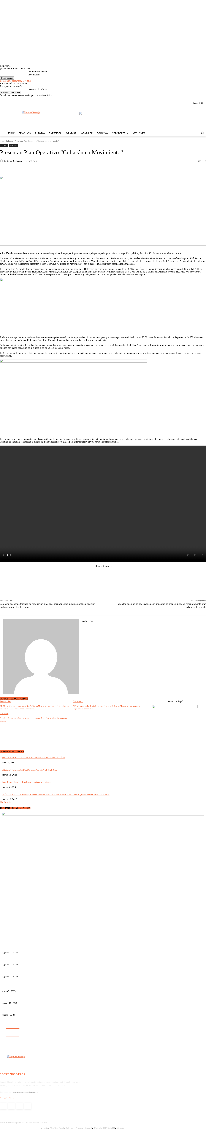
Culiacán (9, 141)
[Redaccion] (2, 160)
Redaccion (17, 161)
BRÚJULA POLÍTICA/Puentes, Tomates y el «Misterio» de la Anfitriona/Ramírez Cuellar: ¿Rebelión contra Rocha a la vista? (55, 794)
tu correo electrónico (37, 89)
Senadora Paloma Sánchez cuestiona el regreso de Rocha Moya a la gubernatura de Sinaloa (41, 971)
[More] (101, 169)
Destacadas (13, 145)
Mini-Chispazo (8, 986)
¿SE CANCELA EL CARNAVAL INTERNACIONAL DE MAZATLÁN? (33, 757)
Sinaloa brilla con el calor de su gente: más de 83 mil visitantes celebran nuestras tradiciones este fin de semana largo (52, 998)
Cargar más (5, 802)
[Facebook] (191, 99)
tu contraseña (34, 74)
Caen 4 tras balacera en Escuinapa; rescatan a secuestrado (26, 782)
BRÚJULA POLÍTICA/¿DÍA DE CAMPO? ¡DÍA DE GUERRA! (29, 770)
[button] (202, 132)
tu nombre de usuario (38, 71)
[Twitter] (200, 99)
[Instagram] (196, 99)
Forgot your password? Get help (15, 81)
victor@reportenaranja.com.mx (24, 1092)
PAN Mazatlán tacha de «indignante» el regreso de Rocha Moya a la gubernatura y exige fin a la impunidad (48, 959)
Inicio (2, 141)
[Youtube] (204, 99)
